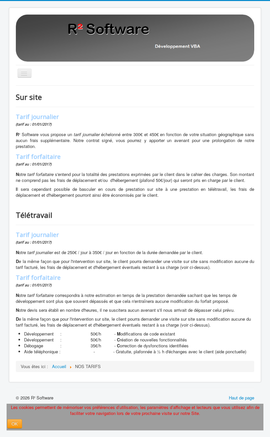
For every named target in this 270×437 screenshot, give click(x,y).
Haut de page (241, 397)
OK (15, 424)
